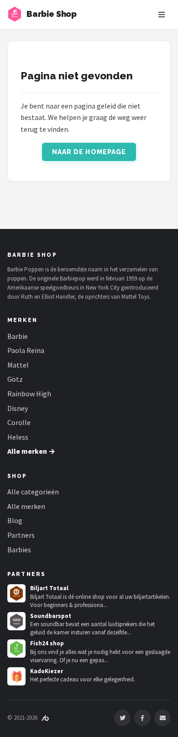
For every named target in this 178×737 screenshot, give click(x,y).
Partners (21, 535)
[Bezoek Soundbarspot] (16, 621)
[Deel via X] (122, 718)
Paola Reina (25, 350)
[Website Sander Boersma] (45, 717)
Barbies (19, 549)
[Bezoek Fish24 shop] (16, 648)
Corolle (19, 422)
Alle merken (26, 506)
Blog (14, 520)
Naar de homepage (89, 152)
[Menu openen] (161, 14)
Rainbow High (29, 393)
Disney (17, 408)
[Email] (162, 718)
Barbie (17, 336)
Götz (15, 379)
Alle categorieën (33, 491)
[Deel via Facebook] (142, 718)
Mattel (18, 364)
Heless (17, 436)
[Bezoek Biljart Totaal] (16, 593)
